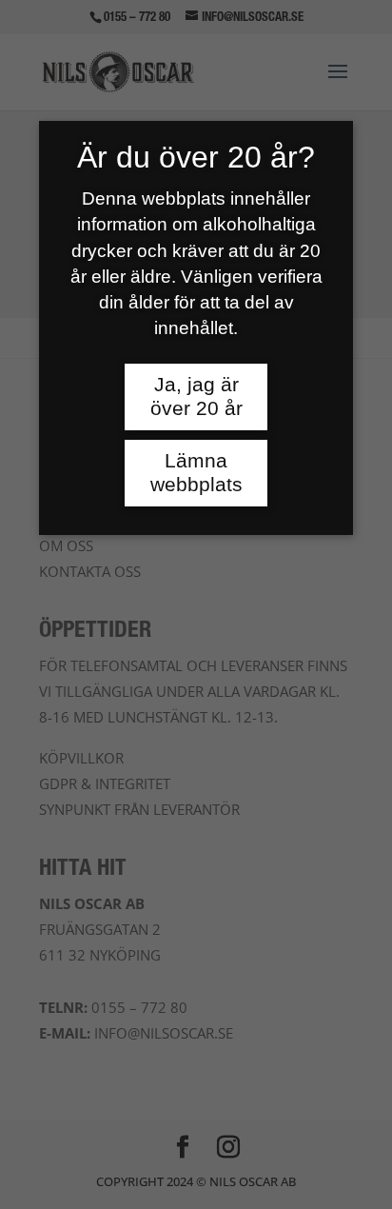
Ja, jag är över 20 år (196, 396)
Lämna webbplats (196, 472)
